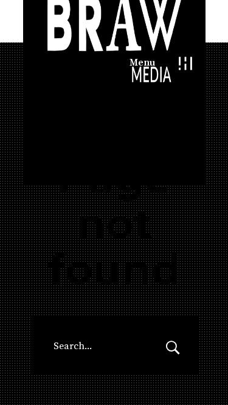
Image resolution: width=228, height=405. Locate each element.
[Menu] (186, 63)
